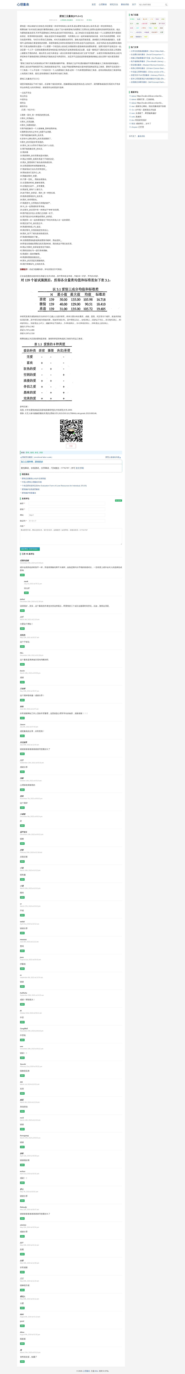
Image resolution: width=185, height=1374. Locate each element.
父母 (151, 19)
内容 (22, 526)
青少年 (145, 19)
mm (133, 113)
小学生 (143, 28)
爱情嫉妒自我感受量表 (31, 489)
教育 (145, 37)
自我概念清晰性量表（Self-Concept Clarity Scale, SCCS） (154, 82)
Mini (96, 1371)
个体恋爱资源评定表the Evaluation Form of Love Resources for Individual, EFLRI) (54, 486)
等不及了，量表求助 (137, 136)
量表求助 (125, 4)
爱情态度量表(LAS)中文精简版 (34, 478)
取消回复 (118, 500)
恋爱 (161, 32)
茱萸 (133, 124)
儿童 (137, 28)
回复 (22, 575)
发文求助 (80, 468)
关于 (134, 4)
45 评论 (89, 20)
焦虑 (138, 19)
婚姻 (161, 28)
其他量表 (70, 20)
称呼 (22, 503)
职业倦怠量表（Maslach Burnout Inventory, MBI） (150, 65)
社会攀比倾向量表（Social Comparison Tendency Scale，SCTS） (157, 54)
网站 (22, 515)
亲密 (41, 453)
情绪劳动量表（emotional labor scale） (37, 457)
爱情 (27, 453)
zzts (133, 117)
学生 (131, 32)
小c (133, 110)
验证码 (22, 521)
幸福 (150, 28)
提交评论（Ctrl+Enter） (30, 549)
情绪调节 (155, 32)
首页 (94, 4)
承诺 (36, 453)
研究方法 (114, 4)
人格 (137, 23)
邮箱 (22, 509)
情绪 (157, 19)
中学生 (132, 19)
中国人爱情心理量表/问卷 (32, 482)
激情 (32, 453)
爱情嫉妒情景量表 (29, 493)
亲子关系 (162, 23)
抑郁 (162, 19)
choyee (134, 127)
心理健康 (153, 23)
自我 (131, 28)
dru (133, 120)
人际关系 (144, 23)
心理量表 (23, 4)
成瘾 (131, 37)
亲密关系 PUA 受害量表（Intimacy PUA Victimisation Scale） (155, 75)
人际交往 (139, 32)
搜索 (166, 4)
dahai (134, 96)
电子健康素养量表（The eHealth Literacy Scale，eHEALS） (154, 61)
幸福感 (146, 32)
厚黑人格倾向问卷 (112, 457)
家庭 (155, 28)
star (133, 106)
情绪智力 (139, 37)
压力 (131, 23)
